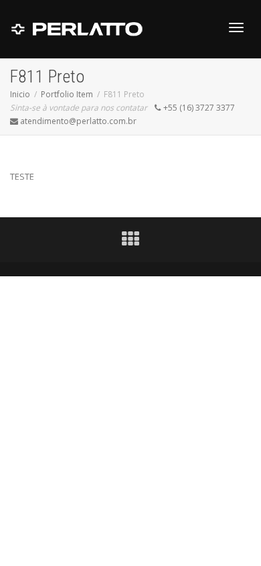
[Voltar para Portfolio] (130, 242)
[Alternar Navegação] (236, 27)
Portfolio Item (67, 94)
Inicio (20, 94)
